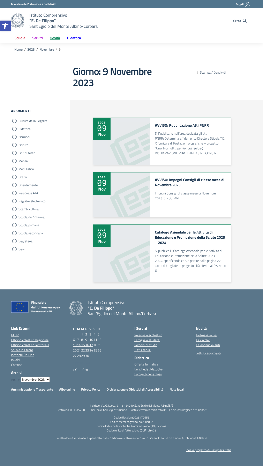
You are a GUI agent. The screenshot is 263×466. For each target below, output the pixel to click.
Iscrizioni (24, 136)
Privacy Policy (90, 389)
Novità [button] (55, 38)
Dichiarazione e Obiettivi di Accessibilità (135, 389)
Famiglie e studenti (147, 340)
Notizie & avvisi (206, 335)
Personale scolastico (148, 335)
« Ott (76, 369)
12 (99, 339)
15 (83, 344)
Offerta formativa (146, 364)
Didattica (24, 128)
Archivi (15, 379)
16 (87, 344)
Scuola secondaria (30, 233)
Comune (16, 364)
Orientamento (28, 185)
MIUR (15, 335)
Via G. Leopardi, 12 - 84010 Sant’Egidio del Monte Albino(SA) (137, 405)
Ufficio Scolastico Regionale (29, 340)
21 (79, 350)
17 (91, 344)
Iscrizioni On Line (22, 354)
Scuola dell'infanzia (31, 217)
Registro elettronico (31, 201)
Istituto (23, 144)
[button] (5, 26)
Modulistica (26, 169)
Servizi (22, 249)
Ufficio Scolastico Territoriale (30, 344)
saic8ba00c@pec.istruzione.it (188, 410)
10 (91, 339)
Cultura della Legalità (32, 120)
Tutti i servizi (142, 349)
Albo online (67, 389)
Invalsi (15, 359)
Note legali (177, 389)
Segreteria (25, 241)
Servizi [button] (37, 38)
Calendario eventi (208, 344)
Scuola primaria (28, 225)
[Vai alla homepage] (17, 20)
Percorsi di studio (145, 344)
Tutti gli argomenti (208, 353)
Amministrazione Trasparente (32, 389)
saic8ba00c (146, 422)
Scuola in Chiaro (22, 349)
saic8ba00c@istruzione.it (112, 410)
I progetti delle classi (148, 374)
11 (95, 339)
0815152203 (78, 410)
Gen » (86, 369)
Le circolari (203, 340)
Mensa (23, 160)
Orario (22, 177)
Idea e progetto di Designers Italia (208, 449)
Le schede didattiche (148, 369)
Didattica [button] (74, 38)
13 (75, 344)
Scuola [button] (20, 38)
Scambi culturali (29, 209)
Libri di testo (26, 152)
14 (79, 344)
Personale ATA (28, 193)
